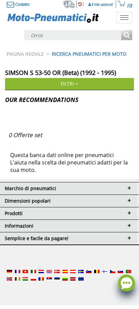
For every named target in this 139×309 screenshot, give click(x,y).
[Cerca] (126, 35)
